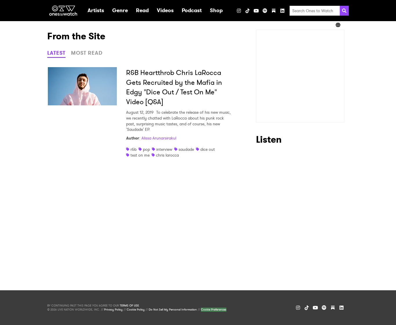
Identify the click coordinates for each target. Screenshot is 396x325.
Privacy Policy (113, 310)
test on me (140, 155)
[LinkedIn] (282, 10)
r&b (133, 149)
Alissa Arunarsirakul (158, 138)
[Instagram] (239, 10)
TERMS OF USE (129, 306)
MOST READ (87, 53)
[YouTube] (256, 10)
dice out (207, 149)
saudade (186, 149)
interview (164, 149)
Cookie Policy (136, 310)
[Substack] (273, 10)
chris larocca (167, 155)
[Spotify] (265, 10)
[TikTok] (247, 10)
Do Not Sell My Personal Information (173, 310)
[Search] (344, 11)
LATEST (56, 53)
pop (146, 149)
